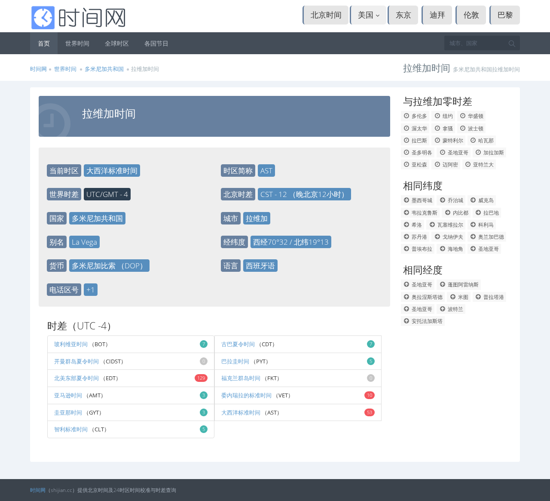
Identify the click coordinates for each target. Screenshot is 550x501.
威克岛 (485, 200)
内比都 (460, 212)
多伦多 (418, 116)
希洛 (416, 224)
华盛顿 (475, 116)
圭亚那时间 (68, 412)
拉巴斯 (418, 140)
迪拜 (437, 14)
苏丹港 (418, 236)
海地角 (454, 248)
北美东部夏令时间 (76, 378)
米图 (462, 297)
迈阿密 (449, 164)
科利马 (485, 224)
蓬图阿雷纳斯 (462, 284)
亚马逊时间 (68, 395)
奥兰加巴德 (490, 236)
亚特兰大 (483, 164)
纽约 (447, 116)
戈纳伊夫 (452, 236)
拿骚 (447, 128)
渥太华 (418, 128)
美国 (367, 14)
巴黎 (505, 14)
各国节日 (156, 43)
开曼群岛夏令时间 (76, 361)
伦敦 (471, 14)
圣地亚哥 (457, 152)
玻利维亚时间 (71, 344)
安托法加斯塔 (426, 321)
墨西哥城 (421, 200)
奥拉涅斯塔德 (426, 297)
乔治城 (454, 200)
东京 (403, 14)
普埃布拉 (421, 248)
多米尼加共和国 (104, 69)
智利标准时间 (71, 429)
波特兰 (454, 309)
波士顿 (475, 128)
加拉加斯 (493, 152)
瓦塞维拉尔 (449, 224)
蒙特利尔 (452, 140)
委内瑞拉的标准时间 (247, 395)
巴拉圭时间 (235, 361)
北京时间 (326, 14)
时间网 (38, 69)
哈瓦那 (485, 140)
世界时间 (77, 43)
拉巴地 (490, 212)
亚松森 (418, 164)
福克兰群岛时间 (240, 378)
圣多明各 (421, 152)
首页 (44, 43)
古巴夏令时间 (238, 344)
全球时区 (117, 43)
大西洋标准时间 (240, 412)
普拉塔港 (493, 297)
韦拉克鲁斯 (423, 212)
